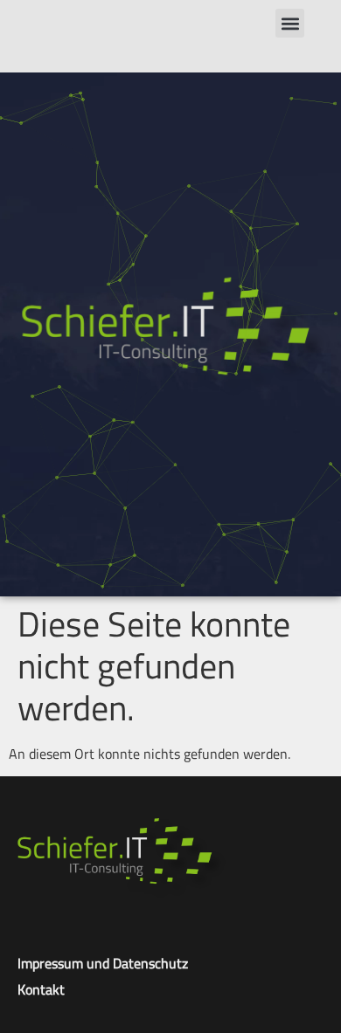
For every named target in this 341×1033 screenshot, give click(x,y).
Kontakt (41, 989)
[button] (289, 23)
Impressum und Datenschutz (102, 963)
